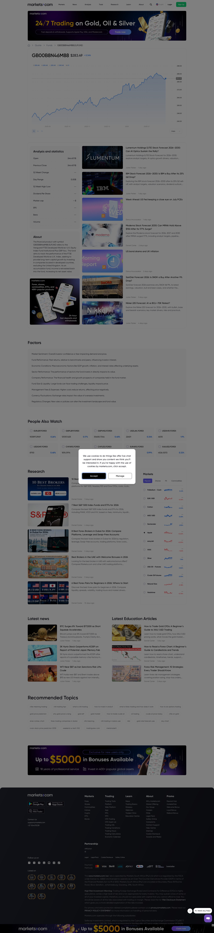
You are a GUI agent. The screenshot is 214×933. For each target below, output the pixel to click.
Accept (94, 476)
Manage (120, 476)
